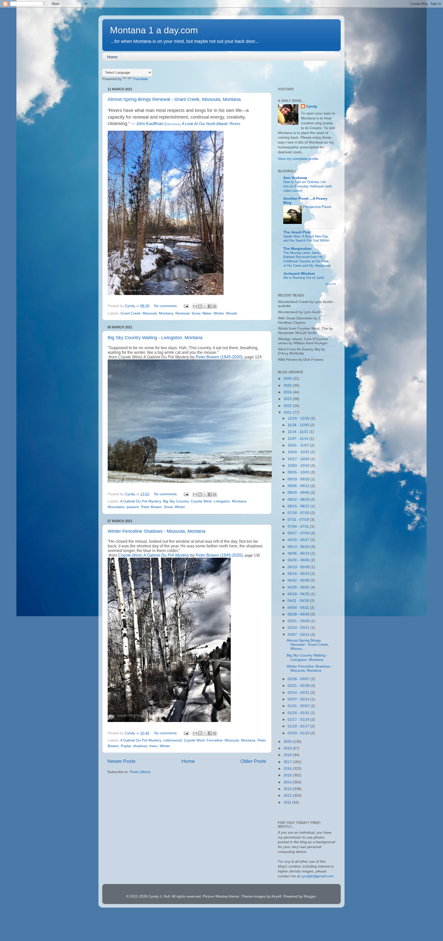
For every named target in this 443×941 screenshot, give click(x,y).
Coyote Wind (201, 501)
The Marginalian (297, 249)
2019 (288, 748)
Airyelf (276, 896)
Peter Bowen (151, 507)
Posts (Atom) (140, 772)
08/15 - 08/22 (299, 506)
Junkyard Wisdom (299, 273)
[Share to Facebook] (209, 306)
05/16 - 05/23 (299, 574)
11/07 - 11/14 (298, 439)
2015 (288, 775)
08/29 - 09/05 (299, 493)
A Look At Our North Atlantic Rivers (211, 124)
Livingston (222, 501)
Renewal (182, 313)
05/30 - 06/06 (299, 560)
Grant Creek (130, 313)
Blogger (310, 896)
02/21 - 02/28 (299, 686)
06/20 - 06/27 (299, 540)
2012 (288, 795)
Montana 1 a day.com (154, 30)
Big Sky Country (176, 501)
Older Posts (253, 761)
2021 (288, 412)
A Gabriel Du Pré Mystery (140, 501)
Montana (166, 313)
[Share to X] (204, 306)
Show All (331, 283)
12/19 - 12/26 (299, 418)
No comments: (166, 306)
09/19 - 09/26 (299, 479)
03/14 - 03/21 (299, 628)
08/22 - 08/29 (299, 499)
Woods (231, 313)
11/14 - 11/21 (298, 432)
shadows (140, 746)
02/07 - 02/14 (299, 699)
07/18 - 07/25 (299, 513)
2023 (288, 399)
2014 (288, 782)
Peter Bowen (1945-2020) (219, 357)
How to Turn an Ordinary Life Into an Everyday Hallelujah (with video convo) (307, 186)
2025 (288, 385)
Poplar (126, 746)
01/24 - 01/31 (299, 713)
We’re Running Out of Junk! (303, 278)
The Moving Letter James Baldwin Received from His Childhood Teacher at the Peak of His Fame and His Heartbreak (307, 259)
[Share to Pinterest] (214, 306)
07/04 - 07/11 (299, 526)
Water (207, 313)
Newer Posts (121, 761)
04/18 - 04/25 (299, 594)
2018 (288, 755)
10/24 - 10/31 (299, 452)
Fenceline (215, 740)
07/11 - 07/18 (299, 519)
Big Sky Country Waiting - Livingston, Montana (155, 337)
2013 (288, 789)
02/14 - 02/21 (299, 693)
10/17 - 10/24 (299, 459)
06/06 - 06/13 (299, 553)
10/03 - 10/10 (299, 466)
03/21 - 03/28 (299, 621)
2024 (288, 392)
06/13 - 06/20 (299, 547)
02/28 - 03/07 (299, 679)
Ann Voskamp (295, 178)
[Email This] (195, 306)
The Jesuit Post (297, 232)
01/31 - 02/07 (299, 706)
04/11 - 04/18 (299, 601)
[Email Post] (185, 306)
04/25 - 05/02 (299, 587)
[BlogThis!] (200, 306)
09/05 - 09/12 (299, 486)
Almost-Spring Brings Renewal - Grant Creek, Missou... (308, 645)
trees (153, 746)
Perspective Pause (317, 207)
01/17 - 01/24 (299, 719)
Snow (196, 313)
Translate (140, 79)
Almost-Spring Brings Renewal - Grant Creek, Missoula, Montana (174, 99)
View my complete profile (298, 159)
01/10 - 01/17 (299, 726)
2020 (288, 742)
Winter (219, 313)
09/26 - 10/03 (299, 472)
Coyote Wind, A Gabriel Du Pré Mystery (153, 555)
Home (112, 57)
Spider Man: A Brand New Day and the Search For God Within (306, 238)
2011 (288, 802)
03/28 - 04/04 (299, 614)
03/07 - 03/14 (299, 634)
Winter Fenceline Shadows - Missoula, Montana (156, 531)
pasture (133, 507)
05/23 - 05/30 (299, 567)
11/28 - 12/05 (299, 425)
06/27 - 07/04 (299, 533)
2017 (288, 762)
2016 (288, 769)
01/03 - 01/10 (299, 733)
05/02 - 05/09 (299, 580)
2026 (288, 379)
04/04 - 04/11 (299, 608)
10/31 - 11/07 (299, 445)
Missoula (150, 313)
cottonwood (172, 740)
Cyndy (311, 106)
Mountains (116, 507)
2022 (288, 406)
